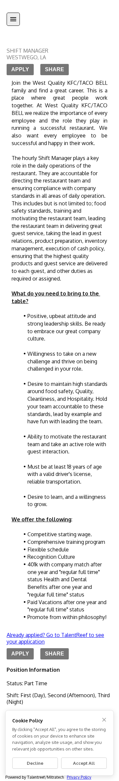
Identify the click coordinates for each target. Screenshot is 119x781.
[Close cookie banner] (104, 720)
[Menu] (13, 19)
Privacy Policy (79, 777)
